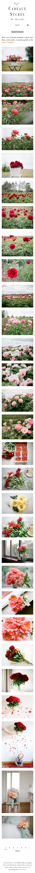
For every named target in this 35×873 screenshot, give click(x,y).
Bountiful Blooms (17, 31)
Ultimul (17, 851)
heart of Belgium (7, 42)
